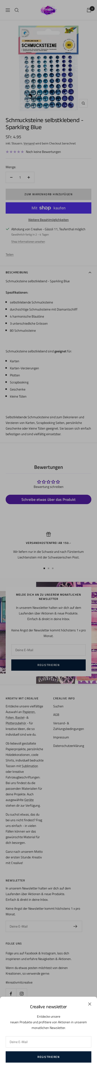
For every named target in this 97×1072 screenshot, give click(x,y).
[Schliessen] (89, 1004)
